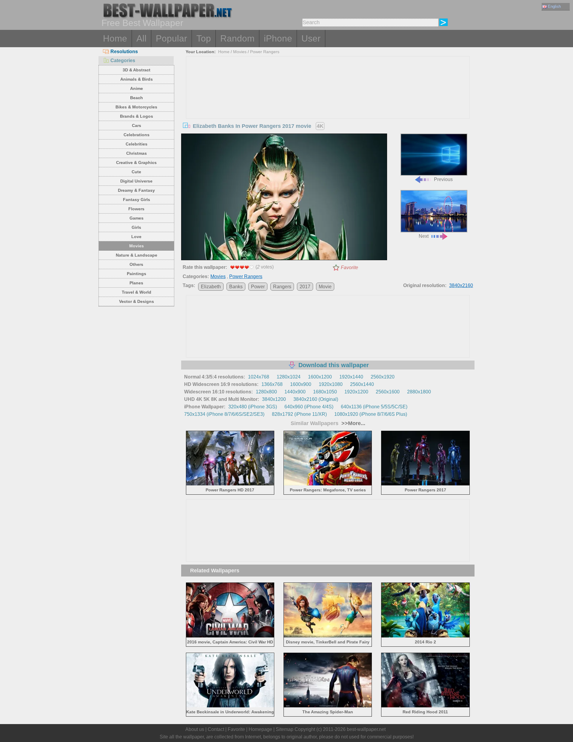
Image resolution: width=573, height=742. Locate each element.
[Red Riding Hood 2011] (425, 706)
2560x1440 (362, 384)
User (311, 38)
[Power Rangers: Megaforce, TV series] (328, 484)
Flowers (136, 208)
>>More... (352, 423)
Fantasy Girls (136, 199)
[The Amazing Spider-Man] (328, 706)
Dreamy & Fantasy (136, 190)
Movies (136, 245)
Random (237, 38)
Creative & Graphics (136, 162)
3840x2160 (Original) (315, 399)
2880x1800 (419, 391)
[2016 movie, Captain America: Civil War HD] (230, 636)
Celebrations (137, 134)
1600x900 (300, 384)
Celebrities (136, 144)
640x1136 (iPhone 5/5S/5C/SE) (374, 406)
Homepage (260, 729)
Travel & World (136, 292)
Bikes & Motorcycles (136, 107)
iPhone (278, 38)
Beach (136, 97)
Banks (236, 286)
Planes (136, 282)
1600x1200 (320, 376)
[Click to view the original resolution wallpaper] (284, 198)
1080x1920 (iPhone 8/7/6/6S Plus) (370, 414)
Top (203, 38)
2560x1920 (383, 376)
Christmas (136, 153)
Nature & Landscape (136, 255)
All (141, 38)
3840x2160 (461, 285)
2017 (305, 286)
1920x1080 (331, 384)
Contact (216, 729)
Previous (443, 179)
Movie (325, 286)
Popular (171, 38)
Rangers (282, 286)
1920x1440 (351, 376)
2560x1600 (388, 391)
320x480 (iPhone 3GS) (252, 406)
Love (136, 236)
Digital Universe (136, 181)
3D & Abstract (136, 70)
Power (258, 286)
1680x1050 (325, 391)
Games (137, 218)
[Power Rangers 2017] (425, 484)
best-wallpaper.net (366, 729)
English (554, 6)
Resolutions (124, 51)
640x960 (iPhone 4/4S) (308, 406)
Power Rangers (264, 51)
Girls (136, 227)
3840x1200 (274, 399)
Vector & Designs (136, 301)
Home (115, 38)
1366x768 (272, 384)
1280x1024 (289, 376)
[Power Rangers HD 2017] (230, 484)
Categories (122, 60)
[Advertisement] (328, 101)
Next (424, 236)
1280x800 (266, 391)
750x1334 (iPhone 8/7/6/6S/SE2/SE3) (224, 414)
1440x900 (295, 391)
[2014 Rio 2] (425, 636)
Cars (136, 125)
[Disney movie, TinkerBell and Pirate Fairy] (328, 636)
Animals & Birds (136, 79)
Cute (136, 171)
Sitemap (284, 729)
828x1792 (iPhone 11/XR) (299, 414)
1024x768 (258, 376)
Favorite (349, 267)
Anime (136, 88)
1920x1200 (356, 391)
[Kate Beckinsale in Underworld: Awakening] (230, 706)
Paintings (136, 273)
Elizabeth (211, 286)
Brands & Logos (136, 116)
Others (136, 264)
